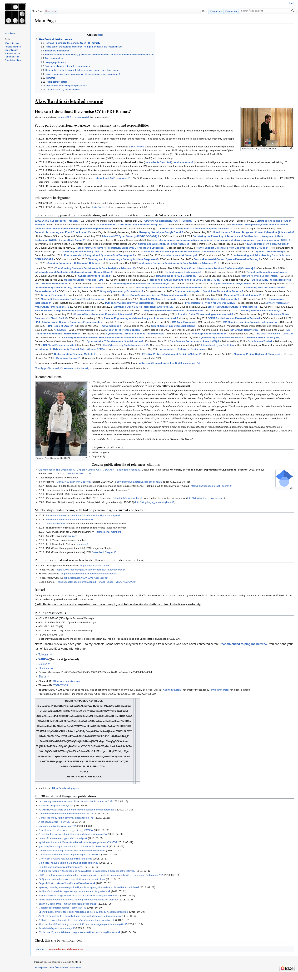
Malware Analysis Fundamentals (258, 275)
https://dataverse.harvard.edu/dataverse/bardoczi (88, 573)
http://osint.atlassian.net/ (93, 565)
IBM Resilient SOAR (59, 325)
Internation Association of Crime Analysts (68, 519)
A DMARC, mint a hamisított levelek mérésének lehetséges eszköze (75, 920)
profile (71, 536)
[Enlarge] (291, 148)
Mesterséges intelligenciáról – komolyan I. (61, 907)
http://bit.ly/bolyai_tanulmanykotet (153, 502)
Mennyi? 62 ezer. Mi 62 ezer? (73, 481)
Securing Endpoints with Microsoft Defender (73, 263)
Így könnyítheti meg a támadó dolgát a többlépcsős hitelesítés (72, 846)
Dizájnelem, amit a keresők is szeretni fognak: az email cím (70, 879)
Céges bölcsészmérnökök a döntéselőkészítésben (65, 883)
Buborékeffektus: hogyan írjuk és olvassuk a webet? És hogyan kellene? (77, 895)
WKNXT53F (59, 685)
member (81, 544)
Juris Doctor (98, 207)
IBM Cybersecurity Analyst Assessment (124, 345)
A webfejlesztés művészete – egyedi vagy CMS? (64, 830)
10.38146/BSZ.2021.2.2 (76, 473)
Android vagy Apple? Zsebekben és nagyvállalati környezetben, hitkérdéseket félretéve (85, 870)
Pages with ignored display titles (65, 949)
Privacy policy (40, 967)
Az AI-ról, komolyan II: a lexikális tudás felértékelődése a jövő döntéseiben (78, 916)
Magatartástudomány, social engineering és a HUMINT (68, 854)
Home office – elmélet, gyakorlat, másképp (61, 838)
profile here (46, 368)
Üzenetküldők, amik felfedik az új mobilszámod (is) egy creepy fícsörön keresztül (82, 911)
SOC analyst (137, 146)
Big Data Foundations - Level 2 (274, 333)
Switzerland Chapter (102, 552)
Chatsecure (44, 668)
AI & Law (59, 329)
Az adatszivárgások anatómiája (55, 928)
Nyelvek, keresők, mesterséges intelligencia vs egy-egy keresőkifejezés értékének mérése (87, 887)
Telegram (44, 654)
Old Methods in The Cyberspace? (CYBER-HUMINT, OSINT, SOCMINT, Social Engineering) (88, 469)
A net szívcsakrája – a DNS (53, 821)
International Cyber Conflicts (216, 345)
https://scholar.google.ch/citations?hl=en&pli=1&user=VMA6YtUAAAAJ (96, 581)
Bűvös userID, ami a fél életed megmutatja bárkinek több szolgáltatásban (78, 932)
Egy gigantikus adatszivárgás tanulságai (138, 481)
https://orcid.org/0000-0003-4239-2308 (84, 577)
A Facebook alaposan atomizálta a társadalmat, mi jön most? (71, 834)
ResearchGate (55, 523)
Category (41, 949)
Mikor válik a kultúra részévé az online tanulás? (64, 858)
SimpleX (42, 664)
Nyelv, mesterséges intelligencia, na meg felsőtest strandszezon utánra (77, 899)
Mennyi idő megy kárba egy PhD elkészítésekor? (65, 817)
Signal (42, 676)
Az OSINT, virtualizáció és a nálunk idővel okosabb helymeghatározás (76, 809)
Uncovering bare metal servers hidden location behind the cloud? (74, 801)
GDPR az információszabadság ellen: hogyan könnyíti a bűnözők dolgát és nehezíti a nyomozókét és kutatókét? (99, 875)
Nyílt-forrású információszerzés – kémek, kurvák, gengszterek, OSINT (76, 842)
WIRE (42, 659)
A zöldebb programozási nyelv (54, 805)
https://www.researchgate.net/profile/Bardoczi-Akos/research (89, 569)
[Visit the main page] (15, 14)
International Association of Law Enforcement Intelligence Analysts (82, 515)
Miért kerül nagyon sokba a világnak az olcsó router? (67, 862)
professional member (108, 531)
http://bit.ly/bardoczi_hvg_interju (204, 498)
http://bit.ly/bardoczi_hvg (127, 498)
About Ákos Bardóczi (58, 967)
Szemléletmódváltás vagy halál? (55, 826)
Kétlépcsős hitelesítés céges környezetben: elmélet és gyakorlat (73, 891)
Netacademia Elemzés (157, 162)
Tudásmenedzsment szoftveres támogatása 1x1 (64, 813)
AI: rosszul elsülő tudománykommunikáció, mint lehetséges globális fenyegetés (81, 924)
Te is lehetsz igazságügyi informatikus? (59, 867)
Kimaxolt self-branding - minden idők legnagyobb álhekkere (70, 850)
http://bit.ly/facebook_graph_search (210, 485)
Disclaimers (75, 967)
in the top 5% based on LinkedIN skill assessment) (168, 363)
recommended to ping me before (242, 644)
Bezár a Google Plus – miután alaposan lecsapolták (66, 903)
